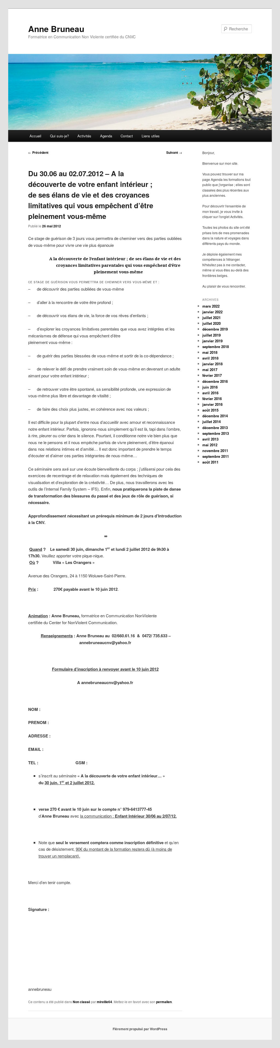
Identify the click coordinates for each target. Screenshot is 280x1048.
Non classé (81, 1001)
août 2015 (210, 410)
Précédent (38, 152)
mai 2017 (209, 369)
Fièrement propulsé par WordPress (140, 1028)
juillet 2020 (211, 323)
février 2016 (212, 398)
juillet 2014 (211, 421)
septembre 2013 (215, 433)
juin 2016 (210, 387)
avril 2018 (210, 358)
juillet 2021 (211, 317)
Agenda (106, 135)
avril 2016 (210, 392)
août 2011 (210, 462)
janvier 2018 (212, 363)
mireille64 (104, 1001)
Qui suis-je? (59, 135)
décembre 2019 (215, 329)
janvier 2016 (212, 404)
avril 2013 (210, 439)
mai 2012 (209, 444)
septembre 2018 (215, 346)
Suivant (174, 152)
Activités (84, 135)
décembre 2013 (215, 427)
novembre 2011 (215, 450)
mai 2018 (209, 352)
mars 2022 (211, 306)
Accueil (35, 135)
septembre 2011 (215, 456)
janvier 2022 (212, 311)
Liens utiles (151, 135)
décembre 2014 (215, 415)
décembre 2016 (215, 381)
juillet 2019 (211, 335)
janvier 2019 (212, 340)
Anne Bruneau (56, 28)
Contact (127, 135)
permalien (164, 1001)
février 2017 (212, 375)
